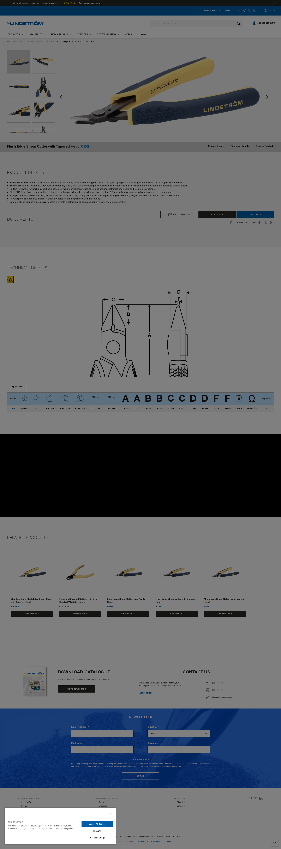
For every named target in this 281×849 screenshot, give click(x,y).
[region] (60, 826)
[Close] (110, 813)
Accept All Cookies (97, 824)
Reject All (97, 831)
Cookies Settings (97, 837)
